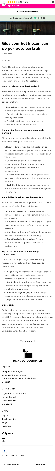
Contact (6, 381)
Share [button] (7, 60)
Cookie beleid (9, 400)
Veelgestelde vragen (12, 371)
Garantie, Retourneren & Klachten (19, 378)
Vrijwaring (7, 404)
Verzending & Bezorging (14, 375)
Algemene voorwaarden (14, 393)
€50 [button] (34, 18)
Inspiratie (7, 426)
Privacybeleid (9, 397)
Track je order (9, 419)
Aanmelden (41, 464)
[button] (5, 12)
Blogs (4, 422)
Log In (5, 415)
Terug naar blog (29, 341)
